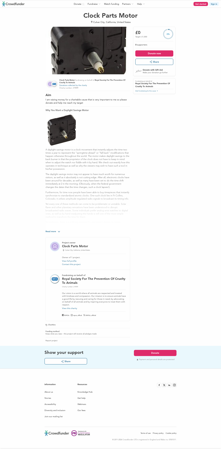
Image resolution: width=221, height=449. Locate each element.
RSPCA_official (91, 315)
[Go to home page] (13, 3)
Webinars (82, 404)
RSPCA (66, 315)
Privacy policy (158, 433)
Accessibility (50, 404)
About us (49, 392)
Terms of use (146, 433)
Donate (155, 352)
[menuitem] (94, 4)
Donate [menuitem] (78, 3)
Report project (51, 340)
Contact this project (71, 264)
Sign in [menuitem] (214, 4)
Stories (48, 398)
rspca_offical (77, 315)
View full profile (69, 261)
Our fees (81, 410)
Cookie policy (171, 433)
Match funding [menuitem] (111, 3)
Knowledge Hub (85, 392)
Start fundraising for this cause (145, 91)
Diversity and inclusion (55, 410)
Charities (52, 325)
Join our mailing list (54, 416)
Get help (82, 398)
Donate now (154, 53)
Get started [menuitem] (200, 4)
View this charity (69, 308)
